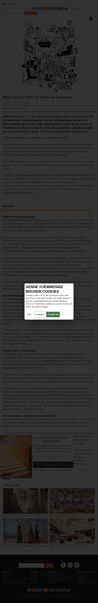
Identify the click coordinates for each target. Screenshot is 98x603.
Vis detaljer (39, 314)
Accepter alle (53, 314)
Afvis (29, 314)
